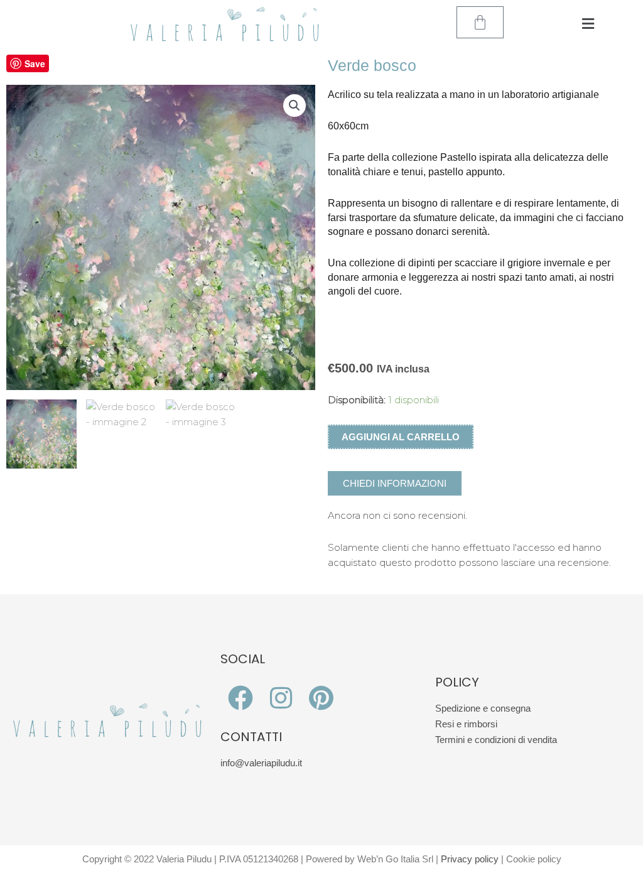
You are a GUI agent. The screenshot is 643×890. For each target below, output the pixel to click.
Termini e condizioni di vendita (496, 739)
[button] (588, 24)
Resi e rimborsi (466, 724)
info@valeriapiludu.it (261, 762)
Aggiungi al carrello (401, 436)
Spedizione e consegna (483, 708)
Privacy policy (470, 859)
